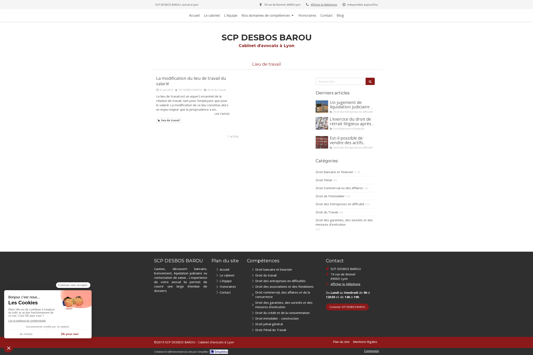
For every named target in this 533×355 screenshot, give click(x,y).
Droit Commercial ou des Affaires (339, 188)
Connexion (371, 351)
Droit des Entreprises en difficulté (340, 204)
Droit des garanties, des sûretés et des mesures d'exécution (344, 222)
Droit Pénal (324, 180)
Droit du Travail (327, 212)
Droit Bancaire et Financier (334, 172)
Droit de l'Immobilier (330, 196)
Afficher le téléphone (324, 4)
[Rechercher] (370, 81)
